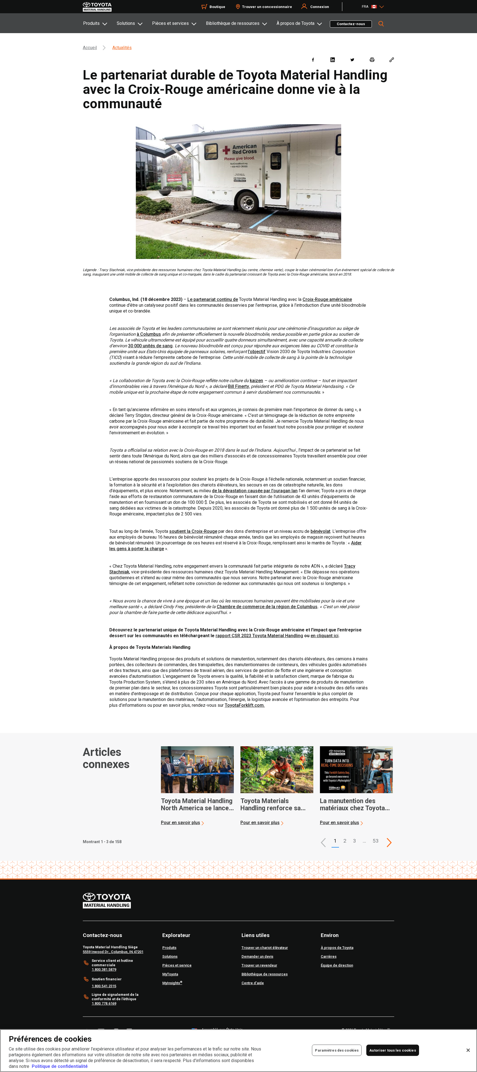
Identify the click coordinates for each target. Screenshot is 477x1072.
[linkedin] (332, 59)
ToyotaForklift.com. (245, 705)
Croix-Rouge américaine (327, 299)
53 (376, 841)
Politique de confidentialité (60, 1066)
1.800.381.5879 (104, 969)
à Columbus (149, 334)
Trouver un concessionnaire (267, 7)
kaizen (256, 380)
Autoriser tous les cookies (392, 1050)
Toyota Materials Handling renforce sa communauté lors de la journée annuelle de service (272, 805)
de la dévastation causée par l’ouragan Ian (255, 490)
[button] (323, 843)
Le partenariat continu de (212, 299)
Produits (91, 23)
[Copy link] (391, 59)
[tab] (99, 23)
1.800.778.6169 (104, 1003)
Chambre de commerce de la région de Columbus (267, 606)
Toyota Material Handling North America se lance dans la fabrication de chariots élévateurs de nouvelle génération (196, 805)
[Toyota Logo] (97, 7)
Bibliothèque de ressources (232, 23)
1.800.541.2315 (104, 986)
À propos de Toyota (295, 23)
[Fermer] (468, 1050)
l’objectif (257, 351)
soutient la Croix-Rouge (193, 531)
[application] (197, 786)
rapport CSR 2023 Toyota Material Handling (259, 635)
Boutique (217, 7)
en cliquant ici (324, 635)
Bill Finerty (238, 386)
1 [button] (335, 841)
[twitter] (352, 59)
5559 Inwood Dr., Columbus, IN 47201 (113, 952)
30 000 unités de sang (150, 345)
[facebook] (313, 59)
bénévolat (320, 531)
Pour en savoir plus (180, 822)
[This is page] (389, 843)
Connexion (319, 7)
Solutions (126, 23)
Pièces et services (170, 23)
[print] (372, 59)
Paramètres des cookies (337, 1050)
